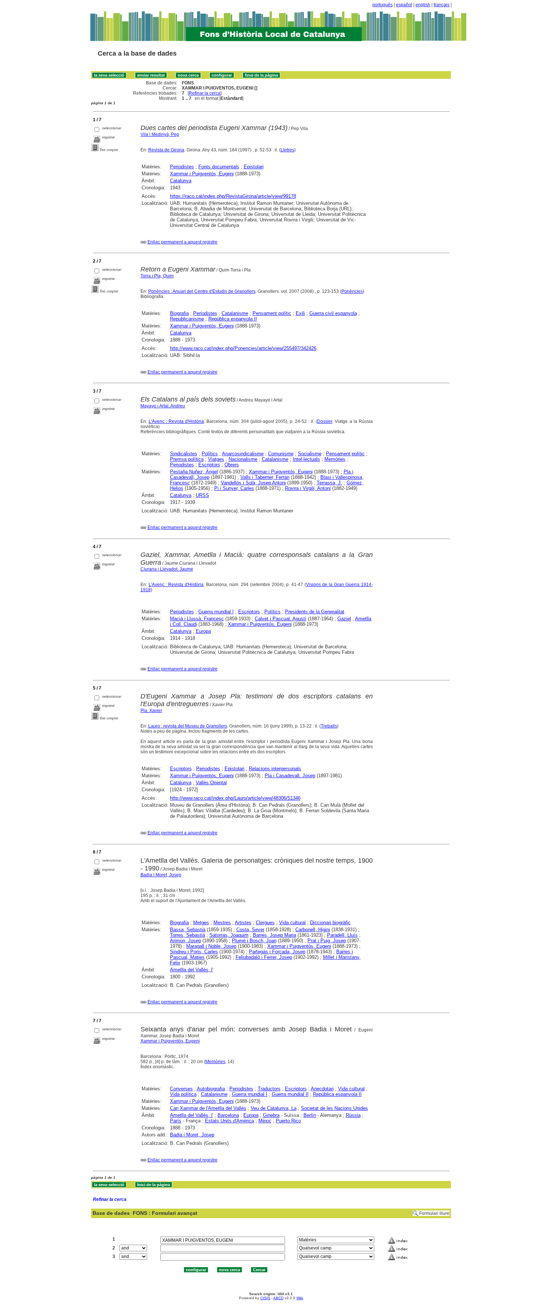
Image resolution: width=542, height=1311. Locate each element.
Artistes (243, 922)
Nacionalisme (243, 459)
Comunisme (280, 453)
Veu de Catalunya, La (273, 1108)
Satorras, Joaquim (229, 935)
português (382, 4)
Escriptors (209, 464)
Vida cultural (292, 922)
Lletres (287, 150)
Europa (203, 631)
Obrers (232, 464)
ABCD (278, 1298)
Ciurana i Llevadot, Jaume (166, 569)
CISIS (265, 1298)
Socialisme (310, 453)
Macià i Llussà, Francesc (197, 618)
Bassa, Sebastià (187, 929)
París (175, 1121)
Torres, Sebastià (187, 935)
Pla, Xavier (151, 710)
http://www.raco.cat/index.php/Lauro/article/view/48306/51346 (235, 798)
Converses (181, 1088)
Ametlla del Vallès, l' (191, 969)
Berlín (309, 1115)
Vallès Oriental (211, 782)
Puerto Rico (288, 1121)
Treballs (329, 726)
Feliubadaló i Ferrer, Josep (264, 957)
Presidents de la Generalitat (314, 611)
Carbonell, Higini (312, 929)
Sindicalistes (183, 453)
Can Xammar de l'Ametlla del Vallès (208, 1108)
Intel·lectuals (306, 459)
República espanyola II (232, 319)
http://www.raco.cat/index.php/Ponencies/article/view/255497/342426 (243, 348)
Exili (300, 313)
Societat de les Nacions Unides (334, 1108)
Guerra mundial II (290, 1094)
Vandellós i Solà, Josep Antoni (253, 483)
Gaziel (344, 618)
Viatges (216, 459)
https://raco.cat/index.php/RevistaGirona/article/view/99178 (233, 196)
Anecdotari (322, 1088)
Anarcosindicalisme (243, 453)
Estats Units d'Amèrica (229, 1121)
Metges (201, 922)
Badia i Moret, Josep (160, 874)
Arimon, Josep (185, 940)
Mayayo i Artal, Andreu (162, 406)
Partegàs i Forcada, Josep (277, 951)
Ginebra (271, 1115)
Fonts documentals (218, 166)
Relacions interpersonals (275, 768)
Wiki (299, 1298)
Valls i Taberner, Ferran (264, 477)
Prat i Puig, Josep (327, 940)
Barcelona (228, 1115)
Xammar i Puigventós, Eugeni (202, 173)
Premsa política (187, 459)
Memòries (334, 459)
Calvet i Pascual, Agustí (280, 618)
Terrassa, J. (329, 483)
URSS (202, 495)
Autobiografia (211, 1088)
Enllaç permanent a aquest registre (182, 242)
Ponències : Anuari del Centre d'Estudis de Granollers (202, 291)
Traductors (269, 1088)
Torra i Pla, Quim (157, 275)
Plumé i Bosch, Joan (254, 940)
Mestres (222, 922)
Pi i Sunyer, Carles (234, 488)
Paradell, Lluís (342, 935)
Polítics (210, 453)
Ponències (352, 291)
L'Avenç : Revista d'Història (176, 421)
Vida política (183, 1094)
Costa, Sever (250, 929)
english (423, 4)
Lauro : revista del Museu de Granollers (187, 726)
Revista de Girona (166, 150)
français (441, 4)
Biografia (179, 313)
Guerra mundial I (216, 611)
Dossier (324, 421)
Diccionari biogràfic (330, 922)
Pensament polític (272, 313)
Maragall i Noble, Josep (211, 946)
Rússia (353, 1115)
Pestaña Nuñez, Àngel (194, 471)
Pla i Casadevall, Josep (290, 775)
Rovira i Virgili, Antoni (308, 488)
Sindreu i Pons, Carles (194, 951)
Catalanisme (235, 313)
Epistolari (254, 166)
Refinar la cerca (204, 93)
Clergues (265, 922)
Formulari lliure (434, 1213)
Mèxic (264, 1121)
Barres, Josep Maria (274, 935)
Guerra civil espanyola (333, 313)
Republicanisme (187, 319)
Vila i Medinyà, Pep (159, 134)
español (404, 4)
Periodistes (182, 166)
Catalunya (180, 180)
